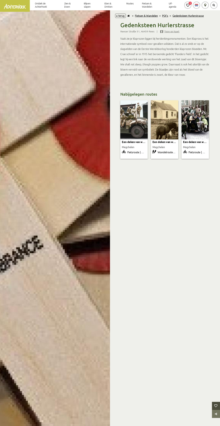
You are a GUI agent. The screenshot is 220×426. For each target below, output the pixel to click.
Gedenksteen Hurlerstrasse (188, 15)
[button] (187, 5)
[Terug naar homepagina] (128, 15)
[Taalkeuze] (196, 5)
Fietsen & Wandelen (146, 15)
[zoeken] (213, 5)
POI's (165, 15)
